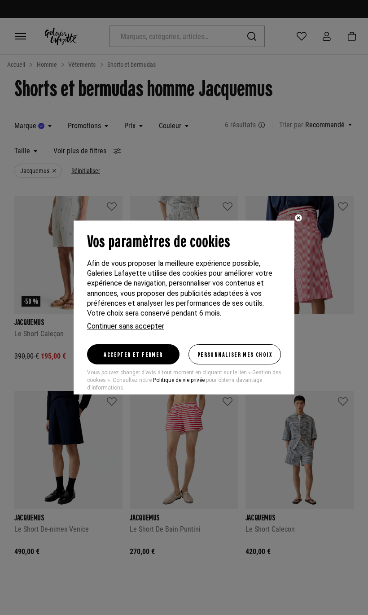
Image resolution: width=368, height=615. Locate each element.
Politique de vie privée (179, 380)
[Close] (298, 217)
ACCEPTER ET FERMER (133, 354)
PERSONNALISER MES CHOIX (234, 354)
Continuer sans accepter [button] (125, 326)
